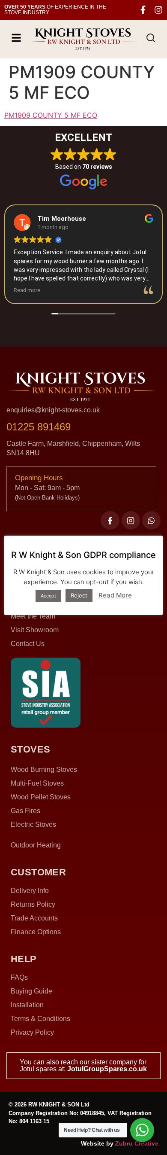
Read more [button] (27, 290)
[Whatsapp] (151, 520)
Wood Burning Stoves (44, 769)
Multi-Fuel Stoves (37, 783)
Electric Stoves (33, 824)
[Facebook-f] (143, 10)
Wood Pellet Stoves (41, 797)
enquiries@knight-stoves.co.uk (53, 410)
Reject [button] (79, 595)
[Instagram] (158, 10)
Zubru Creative (136, 1143)
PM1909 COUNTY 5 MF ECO (50, 115)
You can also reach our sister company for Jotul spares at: (83, 1065)
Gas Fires (25, 810)
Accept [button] (48, 596)
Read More (115, 595)
